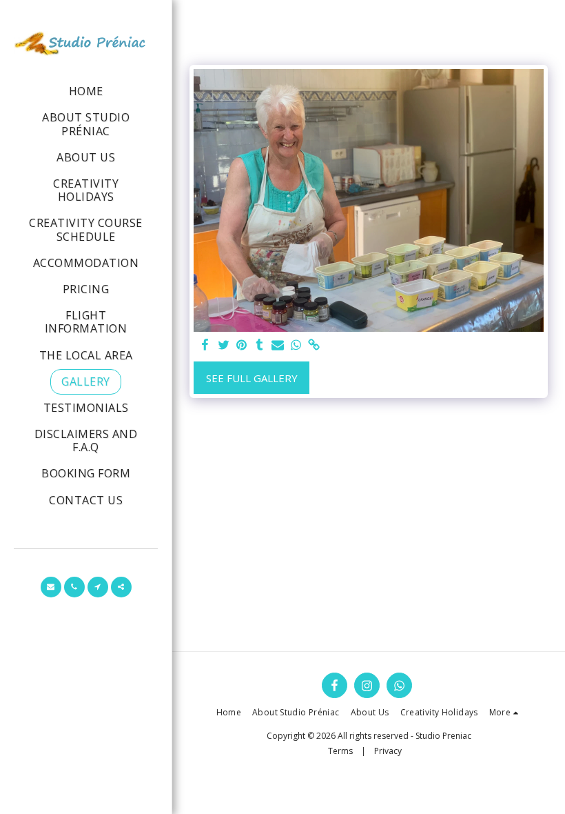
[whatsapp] (295, 345)
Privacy (388, 751)
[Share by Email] (278, 345)
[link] (313, 345)
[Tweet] (223, 345)
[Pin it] (241, 345)
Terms (340, 751)
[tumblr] (259, 345)
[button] (51, 587)
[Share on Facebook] (205, 345)
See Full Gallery (252, 378)
